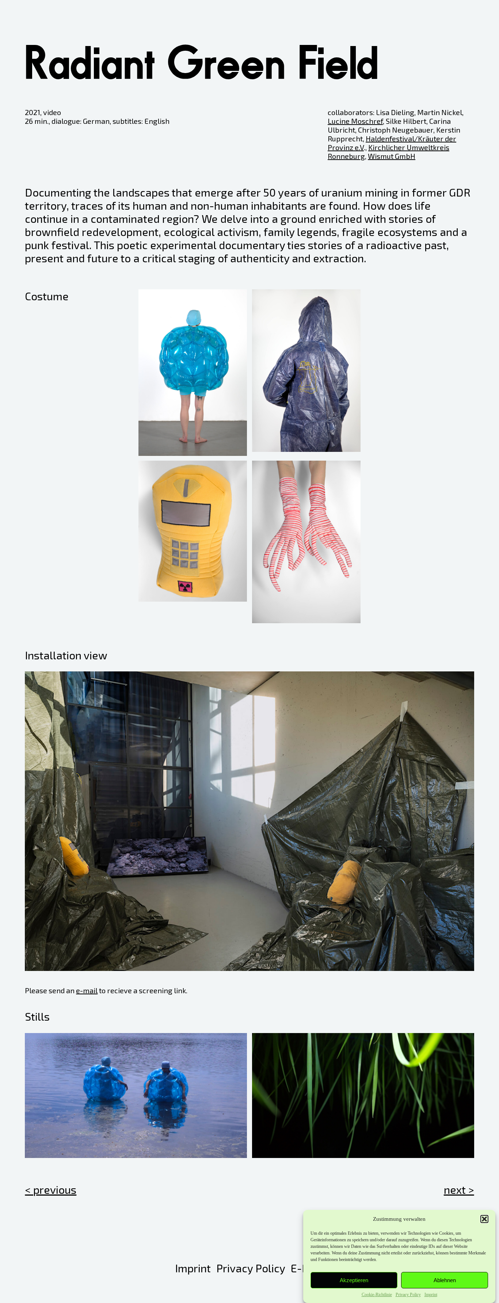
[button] (484, 1219)
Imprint (430, 1294)
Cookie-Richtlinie (377, 1294)
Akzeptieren (354, 1280)
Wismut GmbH (391, 156)
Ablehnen (445, 1280)
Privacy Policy (408, 1294)
